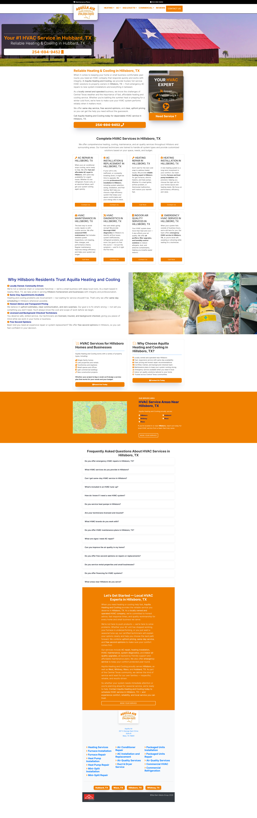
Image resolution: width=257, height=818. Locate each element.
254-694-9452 (157, 2)
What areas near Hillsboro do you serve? (103, 582)
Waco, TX (118, 788)
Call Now (142, 205)
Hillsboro (143, 415)
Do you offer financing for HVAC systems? (103, 573)
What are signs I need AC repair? (99, 539)
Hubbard (167, 415)
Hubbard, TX (101, 788)
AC (117, 8)
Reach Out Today (100, 384)
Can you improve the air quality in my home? (105, 547)
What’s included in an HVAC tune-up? (101, 487)
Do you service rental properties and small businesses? (109, 564)
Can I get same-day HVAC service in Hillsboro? (106, 478)
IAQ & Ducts (129, 8)
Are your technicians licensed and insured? (104, 513)
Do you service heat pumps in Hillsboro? (103, 504)
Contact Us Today (158, 380)
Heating (108, 8)
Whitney (143, 419)
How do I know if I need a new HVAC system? (105, 495)
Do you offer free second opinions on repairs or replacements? (113, 556)
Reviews (160, 8)
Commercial (146, 8)
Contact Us (85, 205)
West (166, 419)
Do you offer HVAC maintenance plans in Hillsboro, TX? (109, 530)
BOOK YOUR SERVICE (148, 435)
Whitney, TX (153, 788)
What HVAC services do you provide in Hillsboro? (107, 470)
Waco (142, 422)
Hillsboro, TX (135, 788)
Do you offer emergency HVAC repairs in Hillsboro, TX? (109, 461)
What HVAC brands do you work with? (102, 521)
